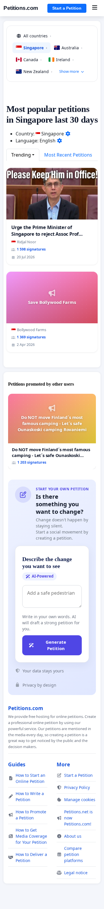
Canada (32, 59)
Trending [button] (21, 155)
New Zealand (37, 71)
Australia (72, 47)
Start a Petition (66, 8)
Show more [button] (69, 71)
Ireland (65, 59)
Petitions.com (20, 8)
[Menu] (95, 8)
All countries (37, 36)
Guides (16, 764)
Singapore (35, 47)
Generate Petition (56, 645)
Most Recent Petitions (68, 155)
